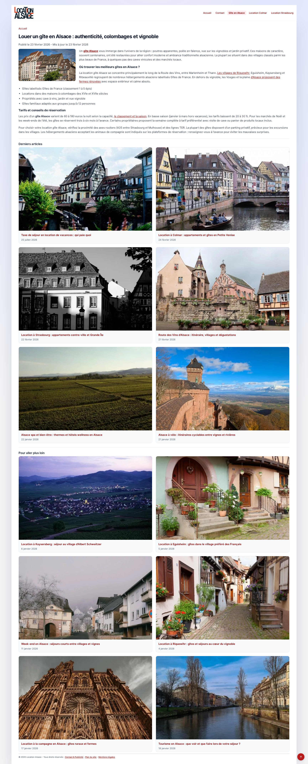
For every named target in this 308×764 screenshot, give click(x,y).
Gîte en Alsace (237, 12)
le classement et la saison (130, 116)
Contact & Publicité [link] (74, 757)
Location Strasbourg (282, 12)
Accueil (207, 12)
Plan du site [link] (90, 757)
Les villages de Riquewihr (233, 73)
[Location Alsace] (24, 13)
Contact (219, 12)
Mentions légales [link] (106, 757)
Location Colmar (258, 12)
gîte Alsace (90, 51)
